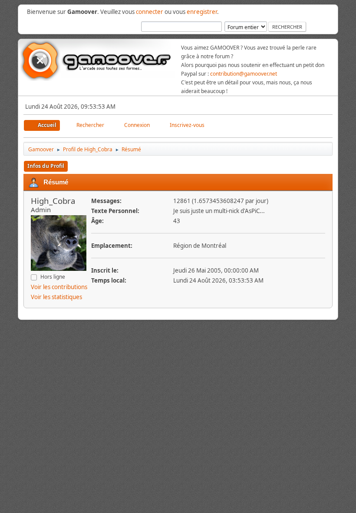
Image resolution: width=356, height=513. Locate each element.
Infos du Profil (45, 166)
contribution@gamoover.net (243, 73)
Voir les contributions (59, 287)
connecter (149, 12)
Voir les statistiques (56, 297)
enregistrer (202, 12)
